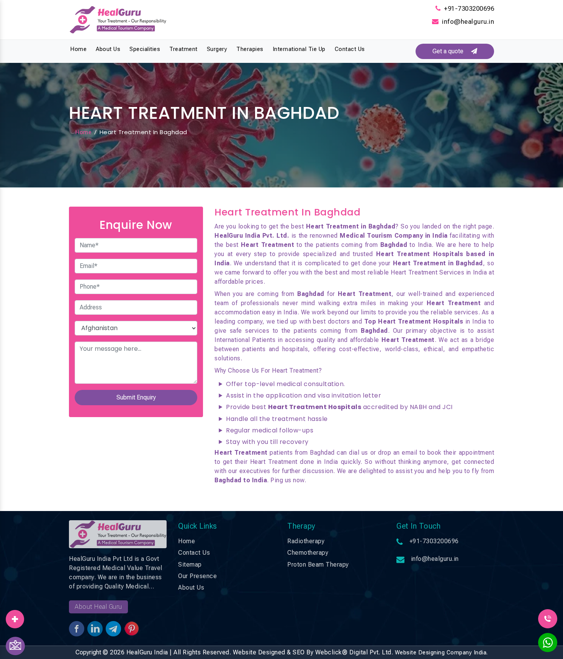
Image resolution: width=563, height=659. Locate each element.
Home (78, 49)
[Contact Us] (15, 646)
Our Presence (197, 576)
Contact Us (350, 49)
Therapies (249, 49)
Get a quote (451, 51)
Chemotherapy (307, 552)
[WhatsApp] (547, 644)
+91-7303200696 (469, 8)
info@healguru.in (468, 21)
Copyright (88, 652)
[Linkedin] (15, 616)
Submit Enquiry (136, 397)
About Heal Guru (98, 606)
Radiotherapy (305, 541)
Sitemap (190, 564)
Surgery (217, 49)
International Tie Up (299, 49)
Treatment (183, 49)
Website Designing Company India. (441, 652)
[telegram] (15, 616)
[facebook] (15, 616)
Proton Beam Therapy (318, 564)
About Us (108, 49)
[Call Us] (547, 618)
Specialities (144, 49)
